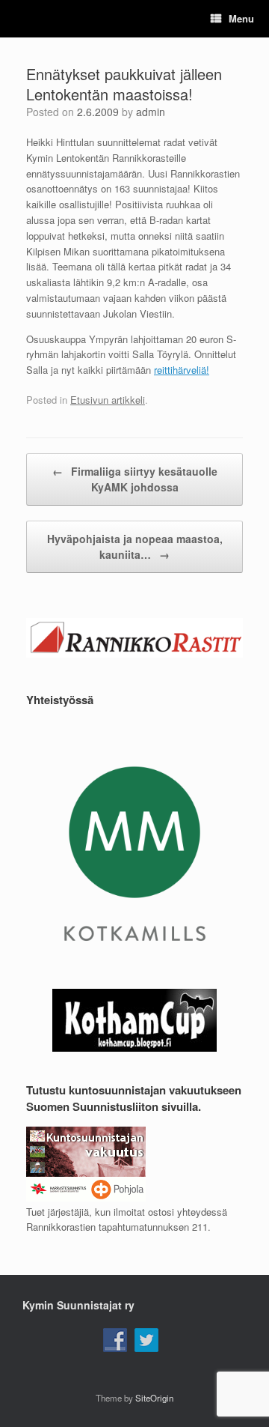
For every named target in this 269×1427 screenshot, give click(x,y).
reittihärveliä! (181, 370)
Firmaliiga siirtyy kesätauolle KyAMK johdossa (134, 479)
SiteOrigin (154, 1398)
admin (150, 111)
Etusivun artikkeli (107, 400)
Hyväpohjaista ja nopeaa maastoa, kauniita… (135, 546)
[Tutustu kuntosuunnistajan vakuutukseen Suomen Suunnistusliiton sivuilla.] (86, 1197)
